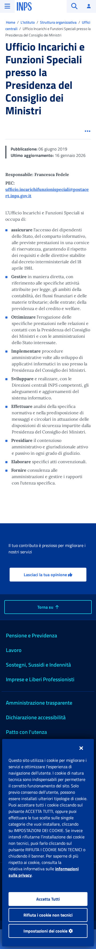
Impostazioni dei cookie (46, 931)
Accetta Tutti (48, 899)
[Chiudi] (81, 748)
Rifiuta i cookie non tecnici (48, 915)
